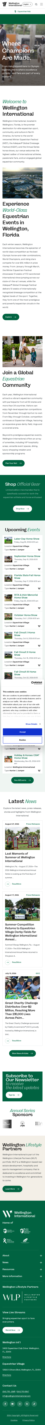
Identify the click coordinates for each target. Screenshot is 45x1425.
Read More (16, 884)
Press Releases (33, 824)
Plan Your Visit (11, 463)
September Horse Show (27, 556)
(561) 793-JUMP (8, 1391)
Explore (9, 317)
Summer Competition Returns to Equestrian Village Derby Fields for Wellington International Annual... (21, 932)
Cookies (14, 1420)
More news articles (20, 1053)
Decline (22, 740)
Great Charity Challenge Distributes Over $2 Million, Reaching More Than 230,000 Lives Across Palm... (21, 1010)
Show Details (31, 724)
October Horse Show (25, 615)
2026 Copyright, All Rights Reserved (22, 1415)
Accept (23, 732)
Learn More (10, 1189)
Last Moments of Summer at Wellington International (20, 857)
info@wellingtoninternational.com (16, 1396)
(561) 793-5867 (23, 1391)
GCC (38, 973)
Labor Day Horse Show (26, 539)
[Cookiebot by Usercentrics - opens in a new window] (31, 683)
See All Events (20, 780)
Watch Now (10, 1330)
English (26, 4)
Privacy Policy (28, 1420)
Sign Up (12, 1095)
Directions (6, 1357)
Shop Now (20, 509)
